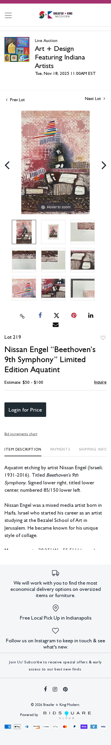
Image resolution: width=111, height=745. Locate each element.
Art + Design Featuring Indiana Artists (60, 57)
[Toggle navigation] (8, 15)
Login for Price (25, 410)
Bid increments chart (20, 434)
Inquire (100, 382)
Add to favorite (103, 338)
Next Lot (93, 98)
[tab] (22, 451)
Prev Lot (17, 99)
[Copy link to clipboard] (22, 315)
